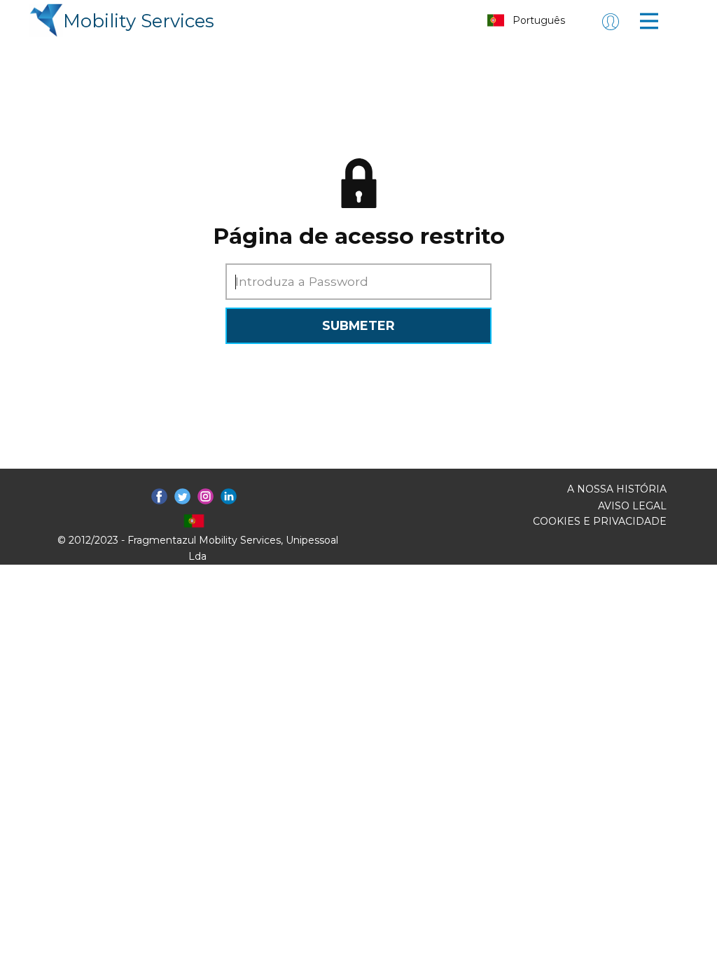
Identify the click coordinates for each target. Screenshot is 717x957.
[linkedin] (229, 496)
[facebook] (159, 496)
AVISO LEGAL (632, 506)
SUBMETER (358, 325)
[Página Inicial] (46, 20)
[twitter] (182, 496)
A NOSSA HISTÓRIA (617, 489)
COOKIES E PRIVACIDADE (600, 521)
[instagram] (205, 496)
